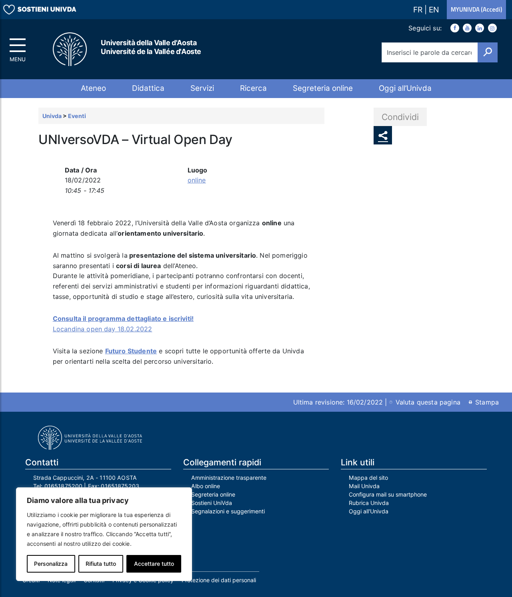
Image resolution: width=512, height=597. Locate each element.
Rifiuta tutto (101, 563)
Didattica (148, 88)
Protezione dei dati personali (219, 580)
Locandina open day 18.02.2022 (102, 329)
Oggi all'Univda (368, 511)
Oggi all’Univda (405, 88)
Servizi (202, 88)
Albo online (205, 486)
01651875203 (120, 486)
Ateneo (93, 88)
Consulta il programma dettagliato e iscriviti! (123, 319)
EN (434, 9)
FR (418, 9)
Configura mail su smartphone (388, 494)
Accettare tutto (154, 563)
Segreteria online (323, 88)
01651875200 (63, 486)
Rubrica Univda (369, 502)
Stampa (487, 402)
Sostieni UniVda (211, 502)
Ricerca (253, 88)
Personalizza (51, 563)
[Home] (70, 49)
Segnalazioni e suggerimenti (228, 511)
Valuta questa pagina (428, 402)
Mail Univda (364, 486)
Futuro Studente (131, 351)
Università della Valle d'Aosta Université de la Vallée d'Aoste (151, 47)
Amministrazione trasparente (228, 477)
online (197, 180)
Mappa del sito (368, 477)
